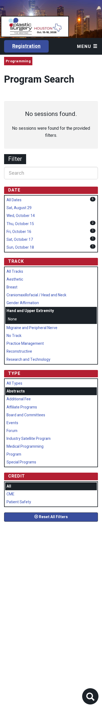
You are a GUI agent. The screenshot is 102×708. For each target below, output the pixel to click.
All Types (14, 383)
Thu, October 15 (20, 224)
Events (12, 423)
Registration (26, 46)
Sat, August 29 (19, 208)
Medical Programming (25, 446)
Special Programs (21, 462)
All (9, 486)
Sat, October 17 (20, 239)
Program (14, 454)
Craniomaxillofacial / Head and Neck (36, 295)
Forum (12, 431)
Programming (18, 61)
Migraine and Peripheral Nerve (32, 328)
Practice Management (25, 343)
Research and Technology (28, 359)
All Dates (14, 200)
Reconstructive (19, 351)
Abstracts (16, 391)
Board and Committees (26, 415)
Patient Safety (19, 502)
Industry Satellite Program (29, 438)
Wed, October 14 (21, 216)
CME (10, 494)
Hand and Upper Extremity (30, 311)
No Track (14, 336)
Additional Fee (19, 399)
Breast (12, 287)
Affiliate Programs (22, 407)
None (12, 319)
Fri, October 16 (19, 232)
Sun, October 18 (20, 247)
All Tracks (15, 271)
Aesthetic (15, 279)
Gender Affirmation (23, 303)
